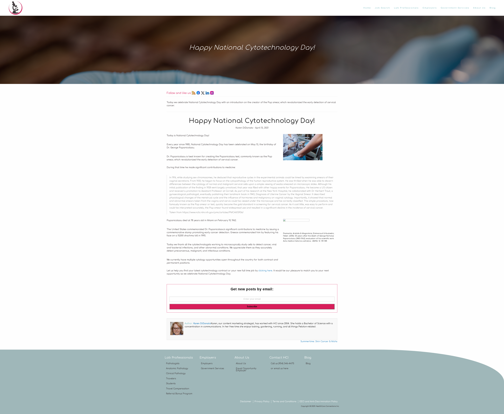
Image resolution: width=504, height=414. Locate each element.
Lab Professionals (406, 8)
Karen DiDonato (202, 323)
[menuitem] (367, 8)
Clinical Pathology (176, 373)
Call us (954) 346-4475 (282, 363)
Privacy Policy (261, 401)
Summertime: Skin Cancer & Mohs (318, 341)
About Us (479, 8)
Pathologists (172, 363)
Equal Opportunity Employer (246, 369)
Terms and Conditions (284, 401)
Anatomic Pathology (177, 368)
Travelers (171, 378)
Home (367, 8)
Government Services (455, 8)
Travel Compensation (177, 389)
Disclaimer (245, 401)
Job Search (382, 8)
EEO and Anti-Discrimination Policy (319, 401)
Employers (430, 8)
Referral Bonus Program (179, 393)
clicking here (265, 270)
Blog (493, 8)
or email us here (279, 368)
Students (171, 383)
